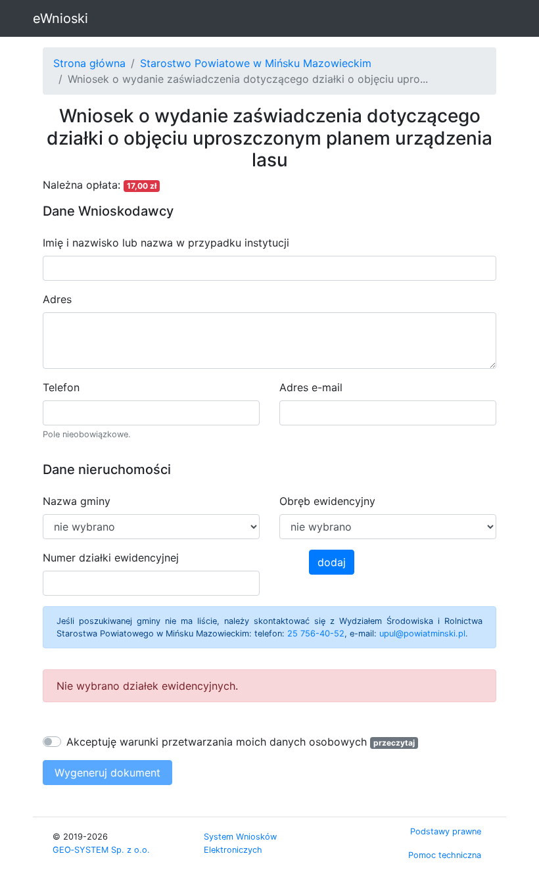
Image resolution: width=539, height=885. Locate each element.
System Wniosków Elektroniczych (240, 843)
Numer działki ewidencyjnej (111, 557)
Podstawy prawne (445, 831)
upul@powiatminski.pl (422, 633)
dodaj (331, 562)
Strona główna (89, 63)
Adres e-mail (310, 387)
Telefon (61, 387)
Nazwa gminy (76, 501)
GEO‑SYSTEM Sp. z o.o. (101, 850)
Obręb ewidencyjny (327, 501)
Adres (57, 299)
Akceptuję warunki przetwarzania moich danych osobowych (216, 741)
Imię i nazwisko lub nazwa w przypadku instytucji (166, 242)
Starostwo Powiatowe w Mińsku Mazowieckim (255, 63)
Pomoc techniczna (444, 855)
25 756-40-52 (315, 633)
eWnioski (60, 18)
